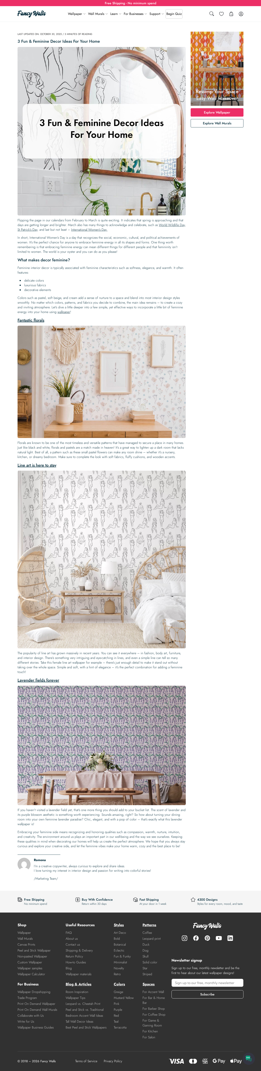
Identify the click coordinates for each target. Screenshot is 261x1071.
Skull (145, 956)
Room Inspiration (77, 992)
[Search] (211, 14)
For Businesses (133, 13)
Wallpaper (75, 13)
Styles (119, 925)
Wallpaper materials (78, 974)
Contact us (73, 944)
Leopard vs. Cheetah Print (83, 1003)
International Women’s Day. (89, 229)
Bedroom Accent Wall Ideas (84, 1015)
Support (154, 13)
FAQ (69, 932)
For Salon (149, 1037)
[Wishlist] (221, 13)
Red (116, 1015)
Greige (118, 992)
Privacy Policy (113, 1061)
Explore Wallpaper (217, 112)
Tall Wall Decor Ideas (79, 1021)
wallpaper (64, 312)
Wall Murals (96, 13)
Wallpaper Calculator (31, 974)
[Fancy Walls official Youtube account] (219, 938)
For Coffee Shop (154, 1014)
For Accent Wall (153, 992)
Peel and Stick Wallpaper (34, 950)
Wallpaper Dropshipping (34, 992)
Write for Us (26, 1021)
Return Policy (74, 956)
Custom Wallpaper (30, 962)
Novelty (119, 968)
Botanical (120, 944)
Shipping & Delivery (79, 950)
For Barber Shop (154, 1008)
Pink (116, 1003)
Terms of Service (86, 1061)
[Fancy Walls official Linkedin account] (230, 938)
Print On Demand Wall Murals (37, 1009)
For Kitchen (150, 1031)
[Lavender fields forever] (102, 745)
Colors (119, 984)
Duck (146, 944)
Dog (145, 950)
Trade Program (27, 997)
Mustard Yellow (124, 997)
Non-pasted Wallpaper (32, 956)
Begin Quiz (174, 13)
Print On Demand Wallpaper (36, 1003)
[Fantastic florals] (102, 382)
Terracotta (120, 1027)
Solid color (150, 962)
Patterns (149, 925)
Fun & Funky (122, 956)
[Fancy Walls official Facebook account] (196, 938)
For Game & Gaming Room (152, 1023)
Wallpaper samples (30, 968)
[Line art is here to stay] (102, 559)
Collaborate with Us (31, 1015)
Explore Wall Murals (217, 123)
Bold (117, 938)
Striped (147, 974)
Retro (117, 974)
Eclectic (119, 950)
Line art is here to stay (37, 465)
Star (145, 968)
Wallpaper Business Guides (36, 1027)
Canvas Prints (26, 944)
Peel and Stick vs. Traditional (85, 1009)
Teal (116, 1021)
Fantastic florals (31, 320)
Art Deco (120, 932)
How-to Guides (76, 962)
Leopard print (152, 938)
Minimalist (120, 962)
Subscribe (207, 994)
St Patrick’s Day (27, 229)
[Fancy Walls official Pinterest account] (207, 938)
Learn (114, 13)
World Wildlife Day (172, 225)
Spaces (149, 984)
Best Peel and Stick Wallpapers (86, 1027)
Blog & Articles (78, 984)
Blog (69, 968)
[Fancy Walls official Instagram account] (184, 938)
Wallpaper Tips (75, 997)
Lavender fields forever (38, 680)
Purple (118, 1009)
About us (72, 938)
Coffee (147, 932)
